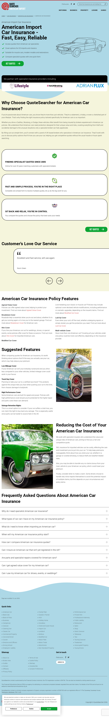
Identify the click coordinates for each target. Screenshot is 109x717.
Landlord (42, 631)
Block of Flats (7, 617)
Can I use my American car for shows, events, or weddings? (29, 573)
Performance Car (80, 612)
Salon (76, 626)
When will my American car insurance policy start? (25, 534)
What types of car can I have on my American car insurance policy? (33, 519)
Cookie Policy (33, 660)
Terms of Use (33, 658)
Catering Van (7, 628)
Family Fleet (43, 612)
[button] (49, 281)
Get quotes (94, 229)
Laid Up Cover (60, 326)
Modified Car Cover (71, 313)
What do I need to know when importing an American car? (28, 526)
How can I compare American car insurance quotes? (26, 542)
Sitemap (32, 663)
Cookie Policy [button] (40, 702)
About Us (6, 658)
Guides (103, 10)
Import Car (42, 628)
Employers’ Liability (9, 648)
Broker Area (7, 660)
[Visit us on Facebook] (71, 4)
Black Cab (6, 615)
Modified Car (43, 637)
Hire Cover (10, 336)
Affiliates (6, 669)
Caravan (6, 626)
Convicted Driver (8, 637)
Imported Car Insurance (25, 16)
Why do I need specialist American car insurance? (25, 511)
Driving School (7, 645)
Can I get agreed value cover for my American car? (25, 565)
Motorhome (43, 645)
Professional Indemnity (82, 617)
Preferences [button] (29, 704)
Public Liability (79, 620)
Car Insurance (11, 16)
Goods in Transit (44, 615)
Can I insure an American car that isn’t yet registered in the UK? (31, 550)
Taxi (76, 637)
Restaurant (78, 623)
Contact (5, 666)
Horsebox (42, 623)
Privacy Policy (7, 671)
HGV (40, 617)
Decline (31, 709)
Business (73, 10)
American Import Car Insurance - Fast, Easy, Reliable (24, 32)
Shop (76, 628)
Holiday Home (43, 620)
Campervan (7, 623)
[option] (19, 87)
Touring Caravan (80, 640)
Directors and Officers (10, 642)
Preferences (13, 709)
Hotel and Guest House (46, 626)
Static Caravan (79, 631)
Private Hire (78, 615)
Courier (5, 640)
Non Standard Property (46, 648)
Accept (49, 709)
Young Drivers (79, 648)
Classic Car (6, 631)
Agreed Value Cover (33, 310)
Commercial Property (10, 634)
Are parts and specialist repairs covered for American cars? (29, 557)
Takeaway (78, 634)
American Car (7, 612)
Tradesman (78, 642)
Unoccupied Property (81, 645)
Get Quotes (11, 63)
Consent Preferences (36, 669)
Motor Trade (43, 642)
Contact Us (61, 662)
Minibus (41, 634)
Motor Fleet (42, 640)
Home (3, 16)
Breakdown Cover (17, 323)
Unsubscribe (33, 666)
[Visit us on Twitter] (74, 4)
